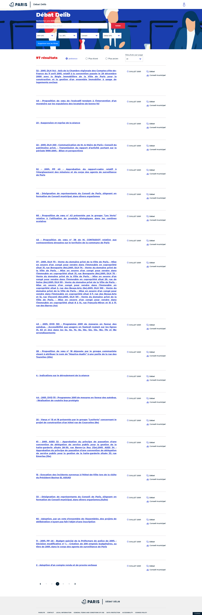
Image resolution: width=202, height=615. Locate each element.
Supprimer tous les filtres (48, 43)
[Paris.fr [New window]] (66, 601)
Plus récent (93, 59)
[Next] (75, 584)
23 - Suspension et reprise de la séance (58, 123)
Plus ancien (113, 59)
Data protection (113, 612)
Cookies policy (141, 612)
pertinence (73, 59)
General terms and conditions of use (89, 612)
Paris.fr (41, 612)
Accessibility (127, 612)
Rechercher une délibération (48, 21)
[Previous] (40, 584)
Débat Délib (112, 602)
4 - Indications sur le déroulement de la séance (62, 375)
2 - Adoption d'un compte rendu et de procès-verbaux (66, 565)
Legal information (63, 612)
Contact (50, 612)
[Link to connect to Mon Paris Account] (184, 4)
